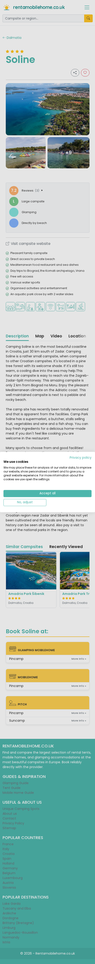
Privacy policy (81, 457)
